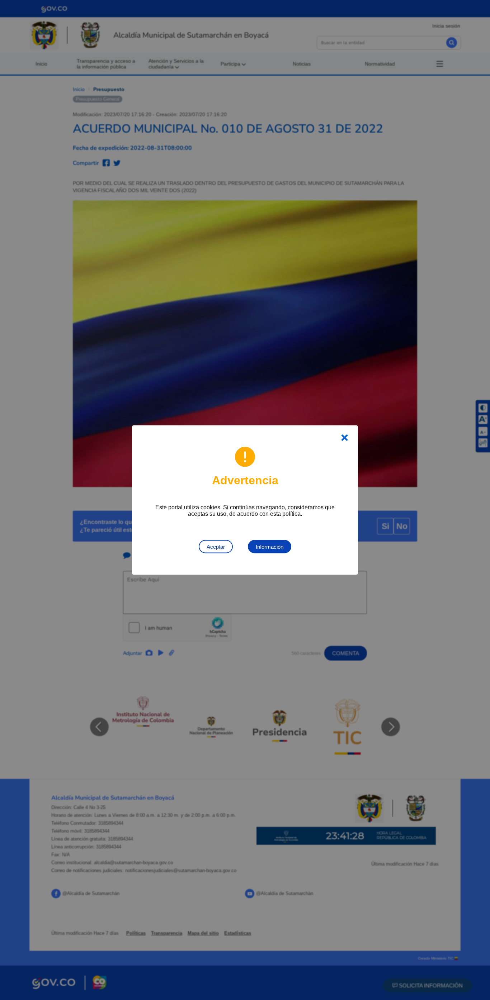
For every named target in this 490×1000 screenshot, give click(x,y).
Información (269, 547)
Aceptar (216, 547)
